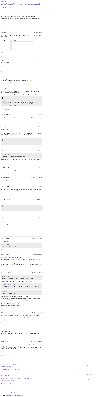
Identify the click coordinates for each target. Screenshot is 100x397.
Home (2, 392)
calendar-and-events (4, 7)
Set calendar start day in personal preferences (10, 369)
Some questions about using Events (7, 24)
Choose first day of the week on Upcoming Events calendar (21, 4)
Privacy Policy (24, 392)
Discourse (7, 395)
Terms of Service (17, 392)
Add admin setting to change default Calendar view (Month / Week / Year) (16, 378)
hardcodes (2, 301)
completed (9, 7)
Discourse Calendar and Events (6, 27)
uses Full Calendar (9, 257)
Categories (6, 392)
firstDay (11, 260)
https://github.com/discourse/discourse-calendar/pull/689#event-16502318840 (15, 317)
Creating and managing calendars (9, 97)
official (4, 384)
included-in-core (16, 384)
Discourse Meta (3, 1)
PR (5, 303)
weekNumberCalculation (16, 259)
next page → (3, 355)
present (33, 299)
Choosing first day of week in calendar (9, 364)
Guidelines (11, 392)
